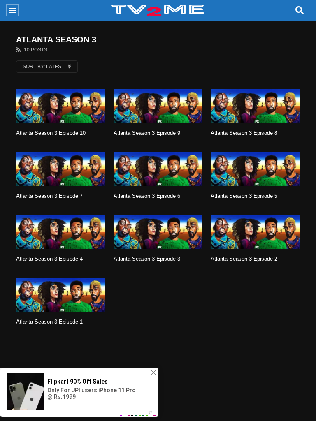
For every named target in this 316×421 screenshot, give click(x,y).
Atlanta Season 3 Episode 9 (147, 133)
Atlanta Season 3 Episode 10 (51, 133)
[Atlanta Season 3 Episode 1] (60, 294)
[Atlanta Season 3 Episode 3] (158, 231)
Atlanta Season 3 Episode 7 (49, 196)
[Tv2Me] (158, 10)
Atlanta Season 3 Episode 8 (244, 133)
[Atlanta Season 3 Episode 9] (158, 106)
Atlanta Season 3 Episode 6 (147, 196)
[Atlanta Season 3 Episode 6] (158, 169)
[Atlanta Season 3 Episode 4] (60, 231)
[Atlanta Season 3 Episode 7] (60, 169)
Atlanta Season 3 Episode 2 (244, 259)
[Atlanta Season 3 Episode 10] (60, 106)
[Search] (299, 10)
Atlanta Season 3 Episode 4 (49, 259)
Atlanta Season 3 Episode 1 (49, 322)
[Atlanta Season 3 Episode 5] (255, 169)
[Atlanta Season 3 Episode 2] (255, 231)
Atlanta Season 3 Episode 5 (244, 196)
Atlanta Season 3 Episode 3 (147, 259)
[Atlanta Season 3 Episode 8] (255, 106)
